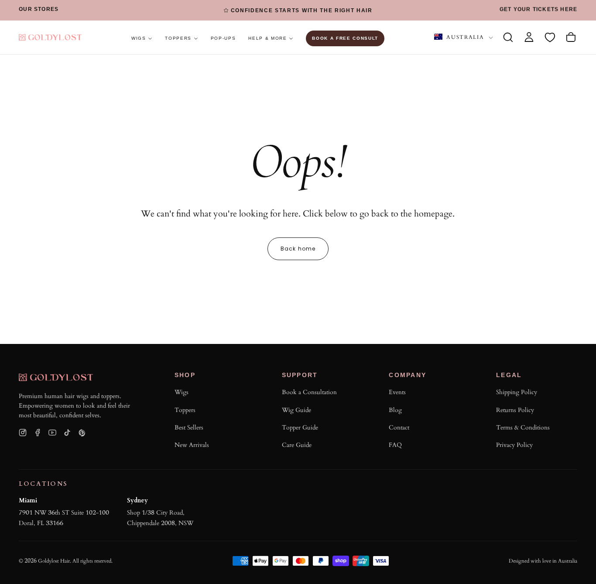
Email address (316, 360)
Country (307, 397)
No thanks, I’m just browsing (329, 491)
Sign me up (386, 454)
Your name (310, 323)
